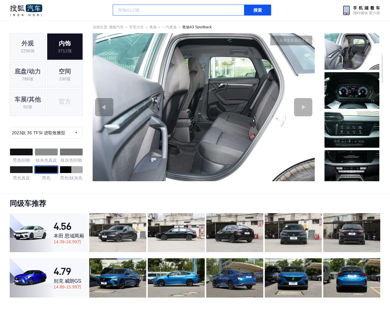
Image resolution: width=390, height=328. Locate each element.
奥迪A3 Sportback (197, 27)
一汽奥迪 (169, 27)
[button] (148, 107)
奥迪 (153, 27)
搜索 (258, 10)
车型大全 (136, 27)
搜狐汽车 (26, 10)
